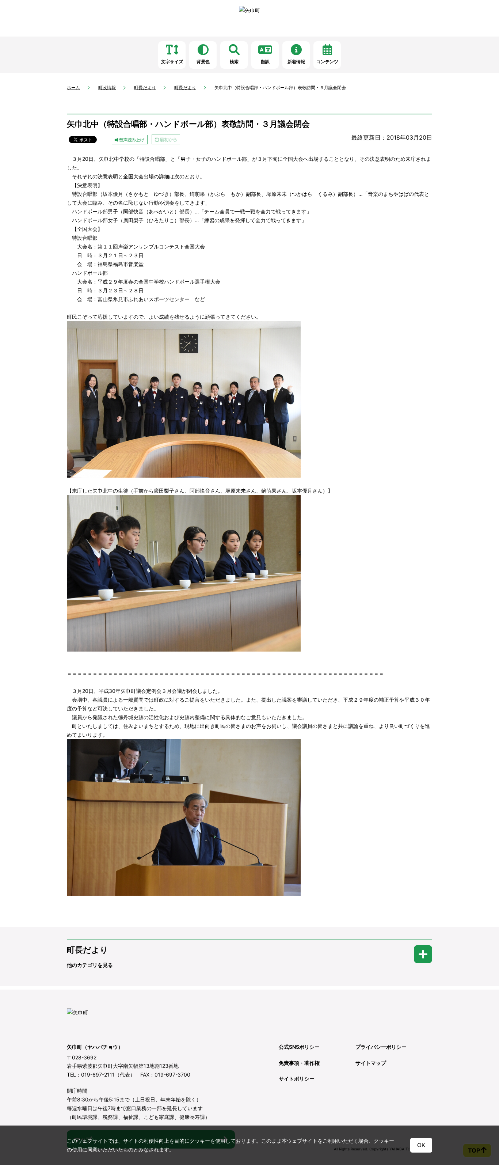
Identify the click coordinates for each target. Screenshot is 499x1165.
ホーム (73, 87)
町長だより (145, 87)
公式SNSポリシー (299, 1047)
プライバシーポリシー (381, 1047)
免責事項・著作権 (299, 1063)
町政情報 (107, 87)
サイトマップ (370, 1063)
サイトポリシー (297, 1078)
